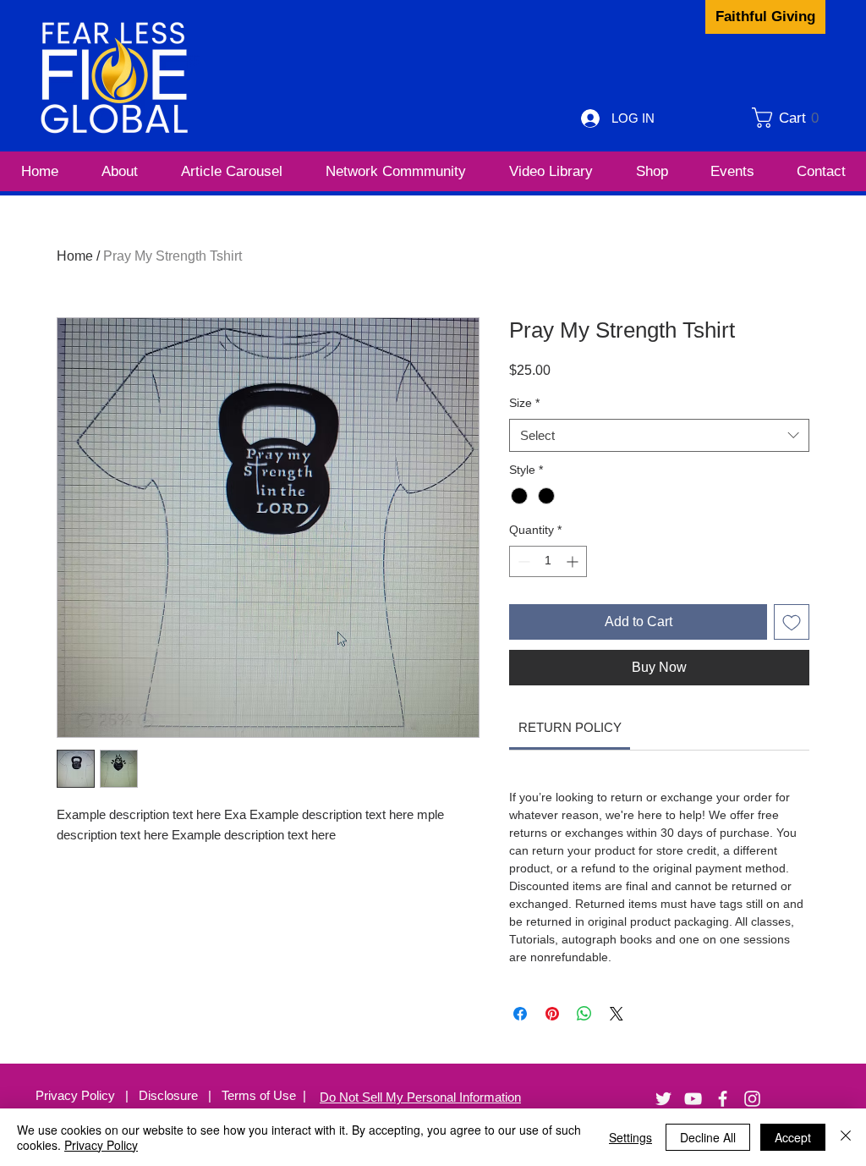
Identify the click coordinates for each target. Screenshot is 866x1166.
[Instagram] (752, 1098)
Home (75, 256)
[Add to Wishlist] (791, 622)
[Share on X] (616, 1014)
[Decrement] (522, 561)
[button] (791, 117)
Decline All (708, 1137)
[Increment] (573, 561)
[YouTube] (693, 1098)
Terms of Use (259, 1095)
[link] (570, 727)
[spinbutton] (548, 561)
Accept (793, 1137)
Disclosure (173, 1095)
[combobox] (659, 435)
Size (524, 403)
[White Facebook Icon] (722, 1098)
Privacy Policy (77, 1095)
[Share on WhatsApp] (584, 1014)
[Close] (846, 1137)
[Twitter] (663, 1098)
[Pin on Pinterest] (552, 1014)
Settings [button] (630, 1137)
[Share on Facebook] (520, 1014)
